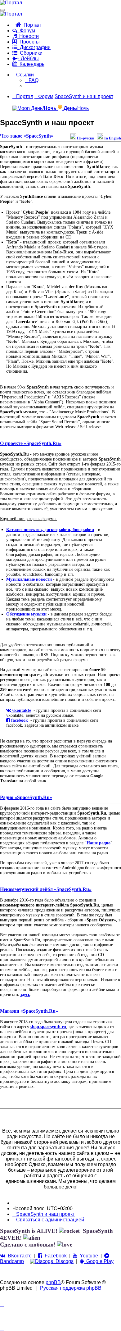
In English (112, 138)
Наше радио (98, 843)
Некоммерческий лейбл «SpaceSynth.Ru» (46, 889)
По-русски (85, 138)
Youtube (87, 1255)
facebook (19, 720)
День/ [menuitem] (43, 108)
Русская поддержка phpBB (70, 1288)
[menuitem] (31, 80)
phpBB (53, 1282)
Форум (26, 30)
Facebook (54, 1255)
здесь (25, 994)
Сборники (30, 53)
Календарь (30, 64)
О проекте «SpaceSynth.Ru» (30, 443)
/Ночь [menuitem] (76, 108)
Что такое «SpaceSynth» (26, 136)
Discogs (63, 1261)
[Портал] (11, 2)
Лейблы (28, 58)
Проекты (28, 41)
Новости (28, 36)
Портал (31, 25)
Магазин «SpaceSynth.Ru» (29, 1011)
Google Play (99, 1261)
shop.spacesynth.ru (48, 1026)
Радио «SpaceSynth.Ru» (26, 797)
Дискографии (34, 47)
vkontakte (21, 710)
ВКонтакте (18, 1255)
